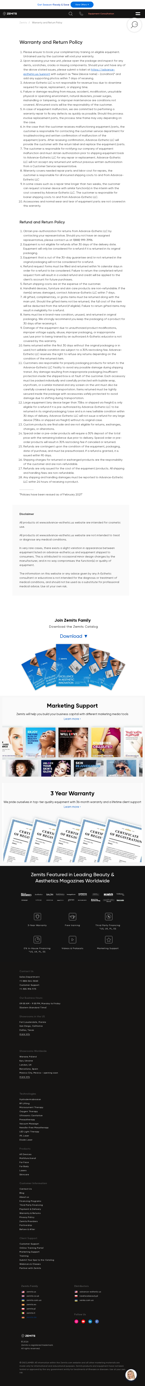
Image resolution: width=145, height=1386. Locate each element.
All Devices (25, 1154)
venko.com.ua (87, 1300)
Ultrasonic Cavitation (31, 1115)
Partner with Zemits (30, 1268)
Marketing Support (29, 1252)
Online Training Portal (31, 1248)
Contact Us (25, 1189)
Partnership (25, 1225)
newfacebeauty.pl (89, 1296)
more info (24, 1034)
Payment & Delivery (30, 1209)
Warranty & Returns (29, 1213)
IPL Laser (24, 1135)
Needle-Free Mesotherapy (34, 1127)
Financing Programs (30, 1201)
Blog (21, 1193)
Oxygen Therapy (28, 1111)
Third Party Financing (31, 1205)
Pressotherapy (27, 1119)
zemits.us (31, 1291)
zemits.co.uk (33, 1296)
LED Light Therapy (29, 1131)
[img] (71, 14)
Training (23, 1256)
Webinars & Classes (29, 1264)
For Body (24, 1166)
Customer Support (29, 1244)
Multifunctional (27, 1158)
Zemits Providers (28, 1221)
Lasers (22, 1170)
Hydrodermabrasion (30, 1099)
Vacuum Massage (29, 1123)
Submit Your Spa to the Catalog (36, 1260)
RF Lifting (24, 1103)
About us (24, 1197)
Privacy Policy (26, 1217)
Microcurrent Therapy (31, 1107)
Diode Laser (26, 1140)
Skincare (24, 1174)
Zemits (23, 22)
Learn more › (72, 719)
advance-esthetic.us (90, 1291)
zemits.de (32, 1317)
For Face (24, 1162)
